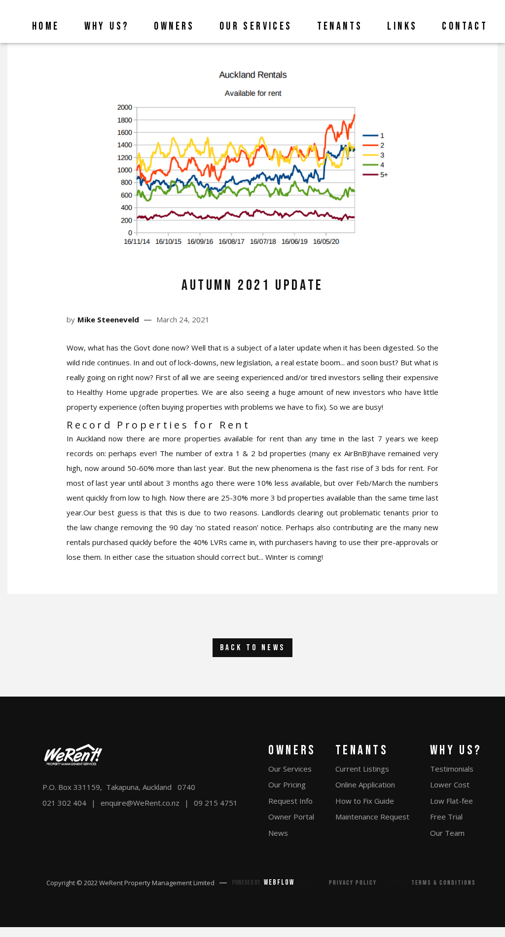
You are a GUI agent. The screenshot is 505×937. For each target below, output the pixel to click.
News (278, 833)
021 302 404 (64, 803)
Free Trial (446, 816)
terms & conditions (443, 883)
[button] (105, 21)
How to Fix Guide (364, 801)
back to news (253, 648)
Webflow (279, 882)
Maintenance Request (372, 816)
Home (46, 26)
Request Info (290, 801)
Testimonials (451, 769)
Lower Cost (449, 784)
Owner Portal (291, 816)
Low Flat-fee (451, 801)
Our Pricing (287, 784)
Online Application (365, 784)
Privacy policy (353, 883)
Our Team (447, 833)
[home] (12, 21)
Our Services (290, 769)
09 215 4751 (216, 803)
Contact (465, 26)
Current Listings (362, 769)
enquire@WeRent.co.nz (140, 803)
